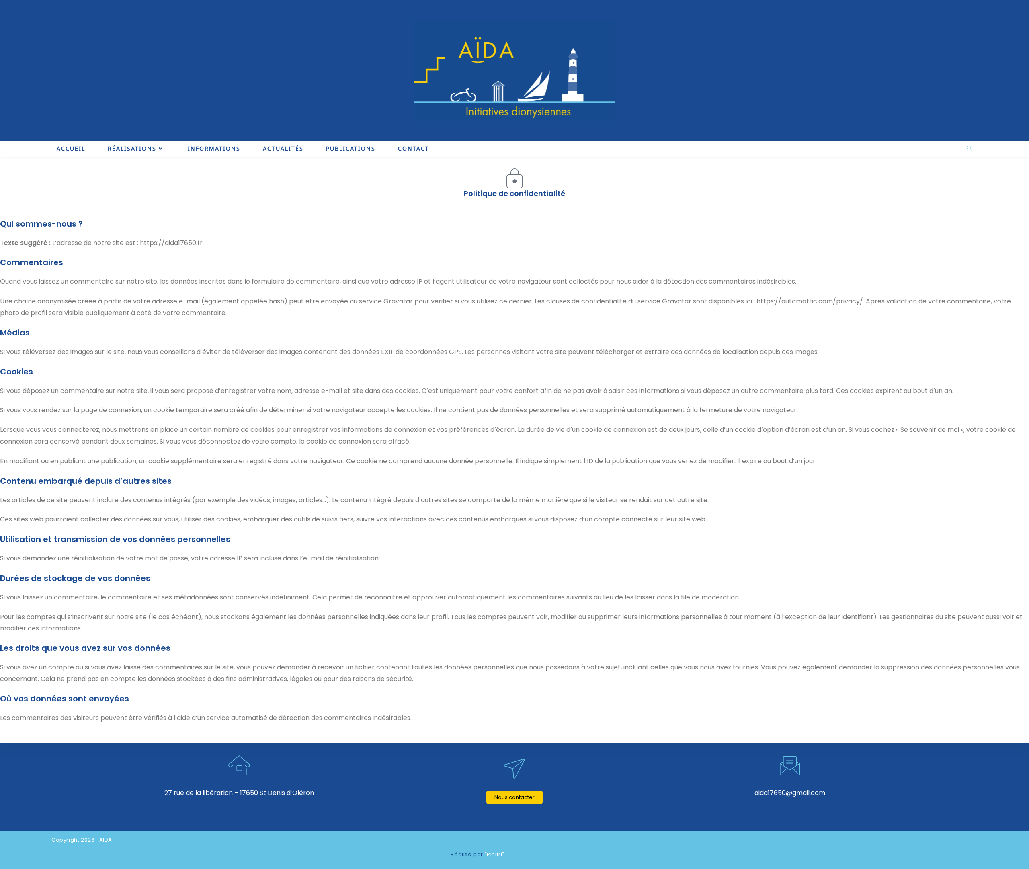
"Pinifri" (494, 854)
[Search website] (969, 148)
